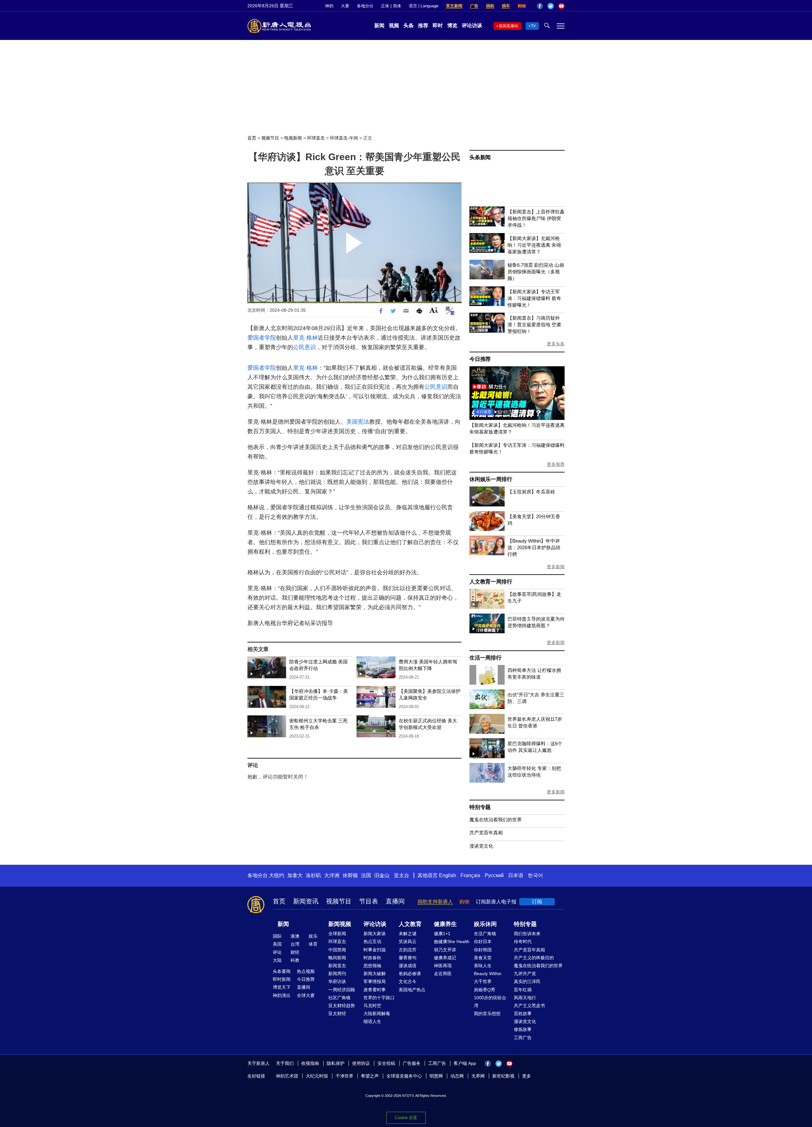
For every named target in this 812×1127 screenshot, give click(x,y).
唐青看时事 (374, 989)
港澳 (295, 936)
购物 (522, 5)
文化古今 (407, 981)
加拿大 (295, 875)
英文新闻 (454, 5)
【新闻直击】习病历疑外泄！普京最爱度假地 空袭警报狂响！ (534, 324)
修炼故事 (523, 1029)
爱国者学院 (261, 338)
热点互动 (372, 941)
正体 (385, 5)
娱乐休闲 (485, 924)
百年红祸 (523, 989)
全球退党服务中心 (404, 1075)
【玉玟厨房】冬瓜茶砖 (531, 491)
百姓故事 (523, 1013)
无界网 (478, 1075)
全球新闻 (337, 933)
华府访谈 (337, 981)
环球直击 (316, 137)
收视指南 (310, 1063)
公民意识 (304, 347)
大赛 (345, 5)
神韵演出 (282, 995)
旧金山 (382, 875)
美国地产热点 (412, 989)
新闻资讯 (305, 901)
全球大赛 (306, 995)
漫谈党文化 (481, 846)
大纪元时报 (317, 1075)
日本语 (515, 875)
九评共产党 (525, 973)
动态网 (457, 1075)
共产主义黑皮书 (529, 1005)
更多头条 (556, 343)
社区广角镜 (339, 997)
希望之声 (370, 1075)
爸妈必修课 (410, 973)
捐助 (490, 5)
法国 (366, 875)
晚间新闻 (337, 957)
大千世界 (483, 981)
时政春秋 (372, 957)
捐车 (506, 5)
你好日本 (483, 941)
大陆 (277, 960)
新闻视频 (339, 924)
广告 (474, 5)
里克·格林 (305, 338)
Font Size (433, 310)
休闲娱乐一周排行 (490, 479)
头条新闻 (480, 157)
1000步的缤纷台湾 (490, 1001)
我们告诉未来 (527, 933)
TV (533, 26)
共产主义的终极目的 (534, 957)
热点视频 (306, 971)
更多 (526, 1075)
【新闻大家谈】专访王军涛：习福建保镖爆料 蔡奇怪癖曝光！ (534, 298)
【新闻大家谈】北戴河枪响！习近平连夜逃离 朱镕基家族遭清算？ (534, 245)
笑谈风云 (407, 941)
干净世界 (344, 1075)
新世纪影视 (503, 1075)
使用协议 (361, 1063)
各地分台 (365, 5)
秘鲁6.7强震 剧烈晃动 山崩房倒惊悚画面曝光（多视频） (536, 271)
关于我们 (285, 1063)
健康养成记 (445, 957)
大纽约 (276, 875)
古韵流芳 (407, 949)
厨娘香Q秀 (484, 989)
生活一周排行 (485, 658)
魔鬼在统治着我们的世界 (495, 819)
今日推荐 (480, 359)
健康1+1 (442, 933)
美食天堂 (483, 957)
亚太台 (401, 875)
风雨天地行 (525, 997)
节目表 (368, 901)
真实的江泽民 (527, 981)
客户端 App (465, 1063)
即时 (438, 25)
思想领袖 (372, 965)
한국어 (535, 875)
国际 (277, 936)
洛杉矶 (313, 875)
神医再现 (443, 965)
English (447, 875)
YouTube (561, 6)
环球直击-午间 (344, 137)
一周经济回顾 (341, 989)
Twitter (550, 6)
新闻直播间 (508, 26)
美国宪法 (357, 422)
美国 (277, 944)
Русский (494, 875)
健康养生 (445, 924)
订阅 (537, 901)
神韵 (329, 5)
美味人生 (483, 965)
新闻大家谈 (374, 933)
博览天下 (282, 987)
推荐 (423, 25)
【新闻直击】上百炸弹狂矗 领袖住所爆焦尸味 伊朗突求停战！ (536, 218)
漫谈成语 (407, 965)
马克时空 (372, 1005)
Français (470, 875)
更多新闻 (556, 566)
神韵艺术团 (287, 1075)
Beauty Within (487, 973)
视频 (394, 25)
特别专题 (480, 807)
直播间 (395, 901)
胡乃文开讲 (445, 949)
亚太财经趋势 (341, 1005)
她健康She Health (451, 941)
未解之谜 (407, 933)
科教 (295, 960)
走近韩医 (443, 973)
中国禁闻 (337, 949)
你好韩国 (483, 949)
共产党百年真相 (486, 832)
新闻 (379, 25)
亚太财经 (337, 1013)
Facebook (540, 6)
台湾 (295, 944)
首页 (251, 137)
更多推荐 (556, 464)
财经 (295, 952)
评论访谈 (472, 25)
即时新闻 (282, 979)
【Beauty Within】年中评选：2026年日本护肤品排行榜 (534, 547)
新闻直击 (337, 965)
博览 (452, 25)
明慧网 (436, 1075)
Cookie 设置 (406, 1117)
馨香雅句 (407, 957)
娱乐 (313, 936)
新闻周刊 (337, 973)
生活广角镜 (485, 933)
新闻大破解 (374, 973)
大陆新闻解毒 (376, 1013)
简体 (397, 5)
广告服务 (412, 1063)
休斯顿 (350, 875)
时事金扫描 (374, 949)
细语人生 (372, 1021)
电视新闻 (293, 137)
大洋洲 (331, 875)
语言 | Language (423, 5)
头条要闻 (282, 971)
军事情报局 (374, 981)
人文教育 (410, 924)
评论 (277, 952)
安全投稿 (386, 1063)
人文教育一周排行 (490, 582)
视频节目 (270, 137)
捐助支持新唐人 (435, 901)
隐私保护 (335, 1063)
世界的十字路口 (379, 997)
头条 (408, 25)
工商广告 (523, 1037)
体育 (313, 944)
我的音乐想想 (487, 1013)
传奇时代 (523, 941)
